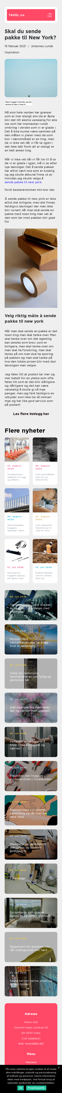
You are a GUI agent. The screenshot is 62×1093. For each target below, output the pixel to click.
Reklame (31, 1062)
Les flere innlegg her (31, 414)
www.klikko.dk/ (34, 1043)
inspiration (12, 52)
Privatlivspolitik (36, 1088)
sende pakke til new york (23, 182)
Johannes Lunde (42, 46)
